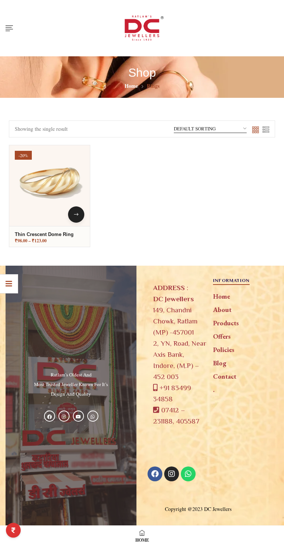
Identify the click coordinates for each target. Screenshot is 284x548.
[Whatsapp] (188, 473)
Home (131, 86)
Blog (219, 363)
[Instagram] (171, 473)
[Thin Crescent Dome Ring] (49, 185)
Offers (222, 336)
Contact (224, 376)
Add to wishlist (74, 179)
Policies (223, 349)
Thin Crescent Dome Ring (44, 234)
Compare (74, 197)
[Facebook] (155, 473)
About (222, 309)
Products (226, 323)
